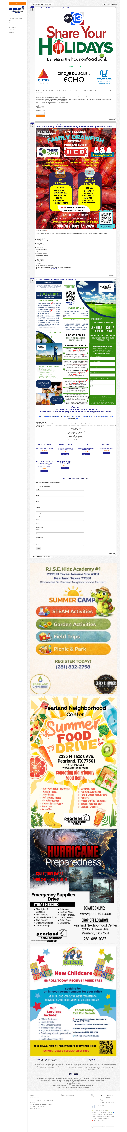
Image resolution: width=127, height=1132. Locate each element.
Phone (38, 501)
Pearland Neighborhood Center (104, 1106)
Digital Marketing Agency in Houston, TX (102, 1126)
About (11, 22)
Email (37, 495)
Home (10, 16)
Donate (16, 3)
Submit (38, 548)
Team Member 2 (40, 517)
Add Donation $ (40, 116)
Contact (11, 32)
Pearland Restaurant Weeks (15, 19)
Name (38, 489)
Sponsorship (13, 27)
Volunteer (12, 30)
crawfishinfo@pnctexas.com (54, 268)
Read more (111, 119)
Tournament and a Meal (44, 486)
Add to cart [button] (44, 452)
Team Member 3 (40, 527)
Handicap (40, 514)
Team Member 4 (40, 537)
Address (38, 507)
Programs (12, 25)
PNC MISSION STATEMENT (47, 1060)
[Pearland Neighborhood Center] (95, 1096)
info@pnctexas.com (38, 1110)
